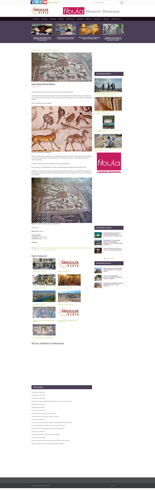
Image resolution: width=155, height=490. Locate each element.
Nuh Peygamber (83, 248)
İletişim (56, 2)
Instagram (41, 2)
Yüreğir (54, 250)
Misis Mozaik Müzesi (68, 248)
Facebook (32, 2)
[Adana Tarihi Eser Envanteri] (69, 296)
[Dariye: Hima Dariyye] (69, 263)
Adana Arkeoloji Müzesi (39, 271)
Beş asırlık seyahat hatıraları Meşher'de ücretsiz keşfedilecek (47, 428)
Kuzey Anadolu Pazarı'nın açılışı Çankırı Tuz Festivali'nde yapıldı (48, 425)
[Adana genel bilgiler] (44, 296)
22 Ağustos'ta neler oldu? (38, 392)
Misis (52, 248)
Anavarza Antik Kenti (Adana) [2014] (43, 338)
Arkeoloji (44, 19)
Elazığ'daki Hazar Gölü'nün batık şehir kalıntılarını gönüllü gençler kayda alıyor (112, 234)
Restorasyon (70, 19)
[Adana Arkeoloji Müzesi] (44, 263)
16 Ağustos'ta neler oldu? (38, 419)
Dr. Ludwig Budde (45, 248)
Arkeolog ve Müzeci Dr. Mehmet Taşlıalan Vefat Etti (45, 416)
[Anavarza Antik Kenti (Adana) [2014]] (44, 330)
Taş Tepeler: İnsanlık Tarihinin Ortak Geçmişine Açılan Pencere (113, 284)
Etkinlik (61, 19)
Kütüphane (97, 19)
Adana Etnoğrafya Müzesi (65, 288)
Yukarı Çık (113, 485)
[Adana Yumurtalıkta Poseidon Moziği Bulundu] (44, 312)
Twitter (37, 2)
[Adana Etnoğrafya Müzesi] (69, 280)
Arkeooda (53, 19)
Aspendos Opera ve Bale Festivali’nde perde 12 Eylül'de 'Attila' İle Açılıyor (50, 440)
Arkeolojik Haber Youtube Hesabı (45, 2)
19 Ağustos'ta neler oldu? (38, 404)
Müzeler (88, 19)
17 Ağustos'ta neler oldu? (38, 410)
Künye (50, 2)
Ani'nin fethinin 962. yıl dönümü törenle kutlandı (43, 413)
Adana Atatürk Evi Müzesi (40, 288)
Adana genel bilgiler (38, 304)
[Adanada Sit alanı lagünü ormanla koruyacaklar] (69, 312)
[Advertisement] (61, 363)
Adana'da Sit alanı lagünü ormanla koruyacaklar (68, 321)
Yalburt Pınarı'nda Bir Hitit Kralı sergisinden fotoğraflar (112, 249)
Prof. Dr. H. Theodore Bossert (43, 250)
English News (115, 19)
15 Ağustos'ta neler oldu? (38, 431)
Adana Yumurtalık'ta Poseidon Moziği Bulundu (44, 321)
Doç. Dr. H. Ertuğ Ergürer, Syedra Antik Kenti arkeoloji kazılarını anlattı (112, 277)
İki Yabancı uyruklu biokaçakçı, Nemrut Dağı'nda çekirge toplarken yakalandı (51, 401)
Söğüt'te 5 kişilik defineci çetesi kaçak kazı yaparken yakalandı (48, 443)
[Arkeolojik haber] (40, 10)
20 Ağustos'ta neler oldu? (38, 398)
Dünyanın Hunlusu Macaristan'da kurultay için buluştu (45, 434)
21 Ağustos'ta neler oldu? (38, 395)
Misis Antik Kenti (58, 248)
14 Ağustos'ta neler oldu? (38, 437)
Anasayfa (36, 19)
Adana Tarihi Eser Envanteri (66, 304)
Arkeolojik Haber (46, 485)
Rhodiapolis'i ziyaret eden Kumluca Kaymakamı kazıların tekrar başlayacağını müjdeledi (113, 242)
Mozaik (77, 248)
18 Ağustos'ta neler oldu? (38, 407)
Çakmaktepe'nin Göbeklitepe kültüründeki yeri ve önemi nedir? (112, 270)
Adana (38, 248)
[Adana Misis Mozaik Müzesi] (61, 67)
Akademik (80, 19)
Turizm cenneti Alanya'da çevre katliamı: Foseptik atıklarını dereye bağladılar (51, 422)
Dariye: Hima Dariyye (64, 271)
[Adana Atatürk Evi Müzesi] (44, 280)
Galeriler (106, 19)
